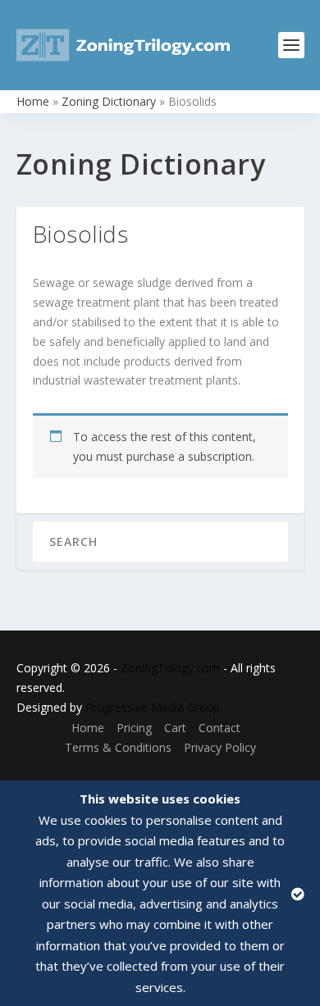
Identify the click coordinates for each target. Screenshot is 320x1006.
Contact (219, 727)
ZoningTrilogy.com (170, 668)
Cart (175, 727)
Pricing (134, 727)
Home (32, 101)
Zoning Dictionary (109, 101)
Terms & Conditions (118, 747)
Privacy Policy (220, 747)
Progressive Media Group (152, 707)
